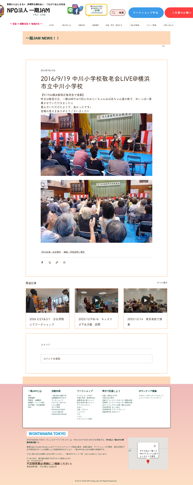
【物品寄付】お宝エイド (111, 412)
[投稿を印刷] (64, 262)
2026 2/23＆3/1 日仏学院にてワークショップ (47, 322)
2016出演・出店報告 (51, 252)
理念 (29, 395)
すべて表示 (162, 283)
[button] (163, 46)
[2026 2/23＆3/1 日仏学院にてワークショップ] (47, 301)
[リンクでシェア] (56, 262)
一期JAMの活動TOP (59, 395)
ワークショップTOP (84, 395)
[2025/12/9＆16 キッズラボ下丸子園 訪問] (96, 301)
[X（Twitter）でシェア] (49, 262)
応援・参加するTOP (109, 395)
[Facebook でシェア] (42, 262)
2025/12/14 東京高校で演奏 (144, 322)
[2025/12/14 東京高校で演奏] (145, 301)
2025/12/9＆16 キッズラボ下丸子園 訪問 (95, 322)
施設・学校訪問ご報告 (74, 252)
